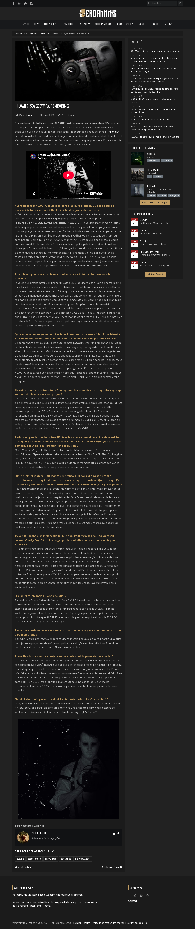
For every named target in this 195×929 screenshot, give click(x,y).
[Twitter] (53, 851)
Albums (168, 24)
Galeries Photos (103, 24)
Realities (151, 157)
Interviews (84, 24)
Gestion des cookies (137, 922)
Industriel (162, 195)
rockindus (66, 859)
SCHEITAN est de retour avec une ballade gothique (155, 51)
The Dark (151, 173)
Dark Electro (167, 160)
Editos (118, 24)
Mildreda (151, 154)
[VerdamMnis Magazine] (97, 13)
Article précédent (111, 867)
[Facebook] (13, 3)
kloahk (20, 859)
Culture (130, 24)
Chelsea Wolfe (153, 170)
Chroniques (69, 24)
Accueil (26, 24)
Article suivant (24, 867)
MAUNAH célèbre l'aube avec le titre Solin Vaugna (155, 137)
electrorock (34, 859)
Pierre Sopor (26, 114)
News (36, 24)
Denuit (143, 219)
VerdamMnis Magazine (26, 33)
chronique (113, 131)
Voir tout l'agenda (155, 274)
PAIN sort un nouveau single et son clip (150, 119)
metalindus (50, 859)
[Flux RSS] (31, 3)
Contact (132, 901)
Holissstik (151, 186)
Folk (149, 176)
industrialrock (82, 859)
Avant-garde (174, 195)
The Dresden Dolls (150, 251)
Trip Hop (151, 195)
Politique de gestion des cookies (108, 922)
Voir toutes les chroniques (155, 202)
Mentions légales (81, 922)
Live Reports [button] (50, 24)
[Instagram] (19, 3)
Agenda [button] (142, 24)
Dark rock (158, 176)
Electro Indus (153, 160)
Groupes (157, 24)
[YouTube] (25, 3)
